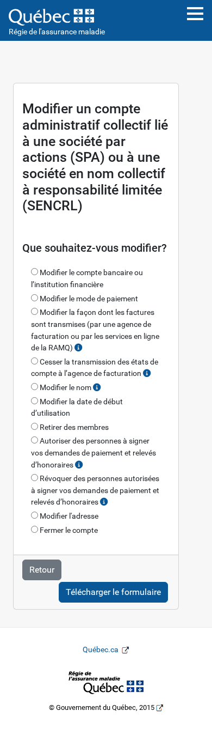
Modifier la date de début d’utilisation (77, 407)
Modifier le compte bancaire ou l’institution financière (87, 278)
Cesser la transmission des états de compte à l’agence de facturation (94, 368)
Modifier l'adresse (68, 516)
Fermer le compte (68, 530)
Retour (41, 569)
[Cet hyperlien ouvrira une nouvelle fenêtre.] (106, 682)
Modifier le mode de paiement (88, 298)
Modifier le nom (65, 387)
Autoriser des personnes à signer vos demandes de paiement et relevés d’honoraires (93, 452)
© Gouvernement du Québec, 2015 (106, 707)
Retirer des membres (73, 427)
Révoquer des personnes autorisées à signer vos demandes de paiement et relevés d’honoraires (95, 490)
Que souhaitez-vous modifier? (94, 247)
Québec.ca (109, 650)
